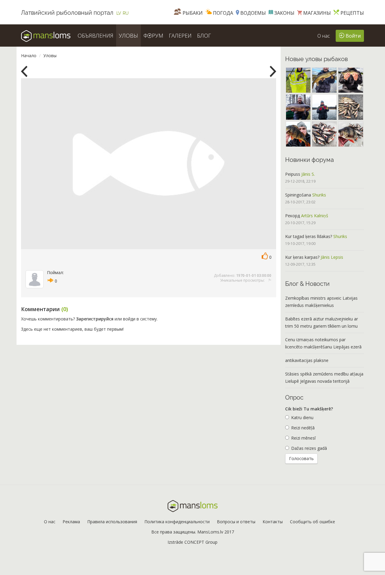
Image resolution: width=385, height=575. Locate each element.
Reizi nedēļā (303, 428)
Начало (28, 55)
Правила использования (112, 521)
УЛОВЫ (128, 35)
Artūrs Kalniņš (314, 215)
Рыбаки (192, 13)
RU (126, 13)
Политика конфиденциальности (177, 521)
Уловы (50, 55)
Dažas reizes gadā (309, 448)
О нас (323, 35)
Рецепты (351, 13)
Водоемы (252, 13)
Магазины (316, 13)
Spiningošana (298, 195)
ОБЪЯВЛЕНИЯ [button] (95, 35)
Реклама (71, 521)
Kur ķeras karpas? (302, 257)
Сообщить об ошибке (312, 521)
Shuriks (319, 195)
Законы (283, 13)
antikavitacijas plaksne (306, 360)
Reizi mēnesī (303, 438)
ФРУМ (153, 35)
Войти (352, 35)
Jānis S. (308, 174)
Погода (222, 13)
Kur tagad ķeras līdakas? (308, 236)
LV (118, 13)
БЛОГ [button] (204, 35)
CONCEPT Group (200, 542)
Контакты (273, 521)
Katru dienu (302, 417)
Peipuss (292, 174)
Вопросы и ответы (236, 521)
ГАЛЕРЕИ (180, 35)
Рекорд (292, 215)
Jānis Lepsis (332, 257)
